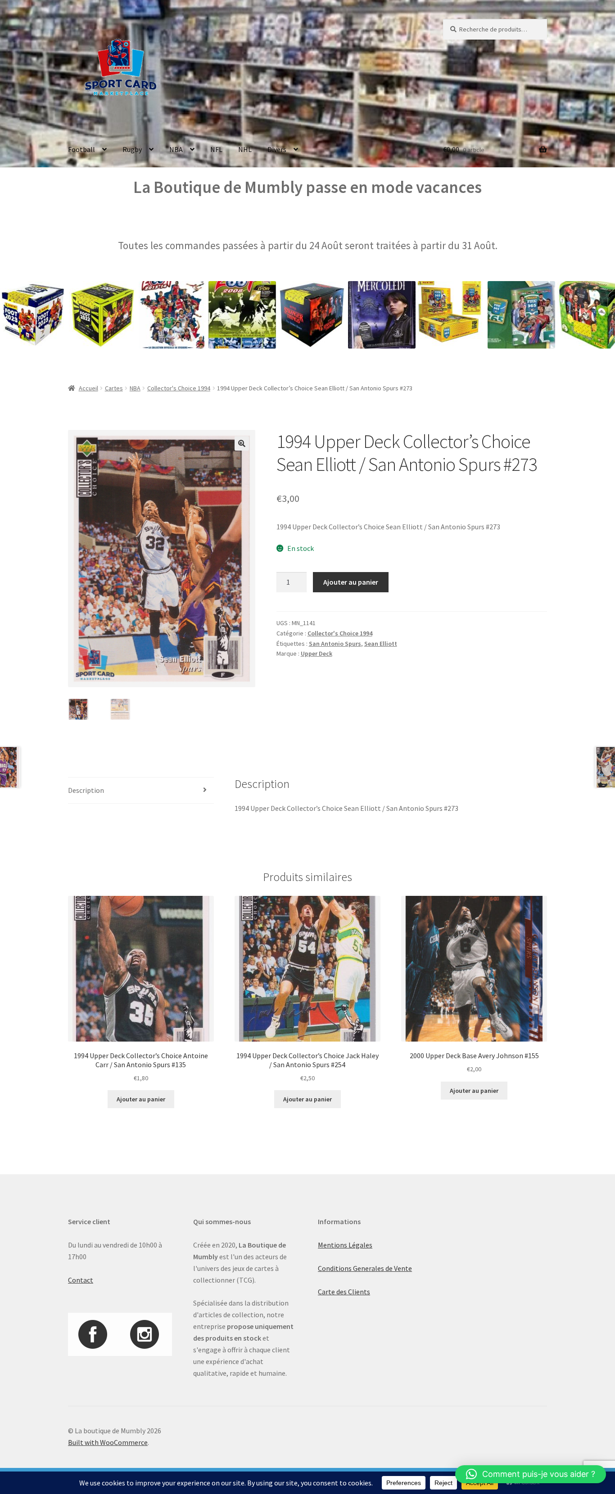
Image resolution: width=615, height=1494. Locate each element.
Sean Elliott (380, 644)
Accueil (88, 388)
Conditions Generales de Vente (365, 1268)
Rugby (132, 149)
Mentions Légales (345, 1244)
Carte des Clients (344, 1291)
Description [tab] (86, 790)
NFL (216, 149)
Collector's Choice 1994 (178, 388)
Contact (80, 1279)
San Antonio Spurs (335, 644)
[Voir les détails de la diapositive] (63, 315)
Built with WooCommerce (108, 1442)
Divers (276, 149)
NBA (176, 149)
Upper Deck (316, 653)
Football (81, 149)
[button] (242, 443)
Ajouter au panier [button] (141, 1099)
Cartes (114, 388)
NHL (245, 149)
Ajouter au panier (350, 581)
